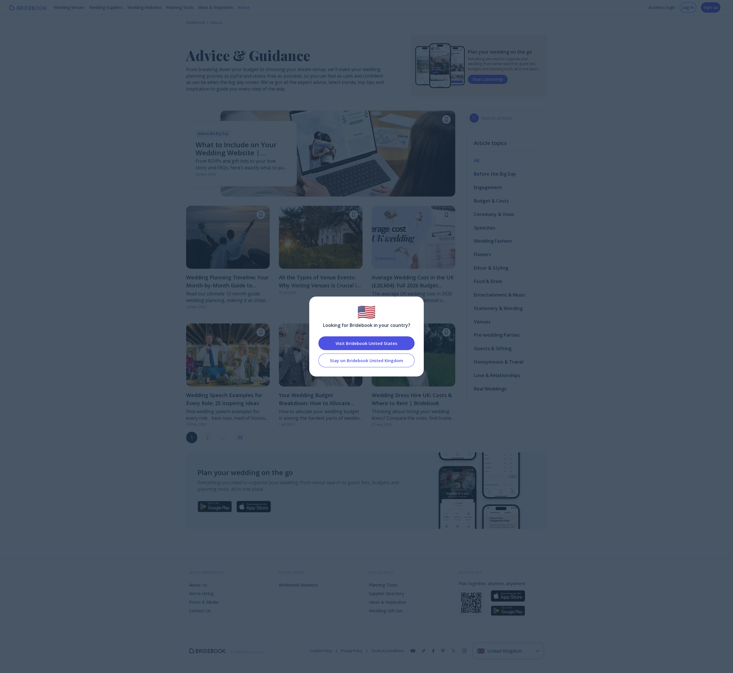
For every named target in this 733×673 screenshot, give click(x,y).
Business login (662, 7)
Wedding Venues (69, 7)
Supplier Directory (386, 593)
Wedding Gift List (386, 610)
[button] (446, 119)
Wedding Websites (144, 7)
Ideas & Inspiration (215, 7)
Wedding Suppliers (106, 7)
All (476, 160)
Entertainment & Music (499, 295)
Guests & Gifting (492, 348)
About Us (198, 585)
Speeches (484, 228)
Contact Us (200, 610)
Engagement (488, 187)
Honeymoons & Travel (498, 362)
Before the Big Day (495, 174)
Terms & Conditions (387, 651)
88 (240, 437)
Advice (244, 7)
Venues (482, 322)
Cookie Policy (321, 651)
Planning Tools (180, 7)
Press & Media (203, 602)
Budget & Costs (491, 201)
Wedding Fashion (493, 241)
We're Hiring (201, 593)
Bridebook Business (298, 585)
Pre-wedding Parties (497, 335)
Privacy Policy (351, 651)
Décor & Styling (491, 268)
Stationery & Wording (498, 308)
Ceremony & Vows (494, 214)
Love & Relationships (497, 375)
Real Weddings (490, 389)
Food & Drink (488, 281)
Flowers (482, 254)
